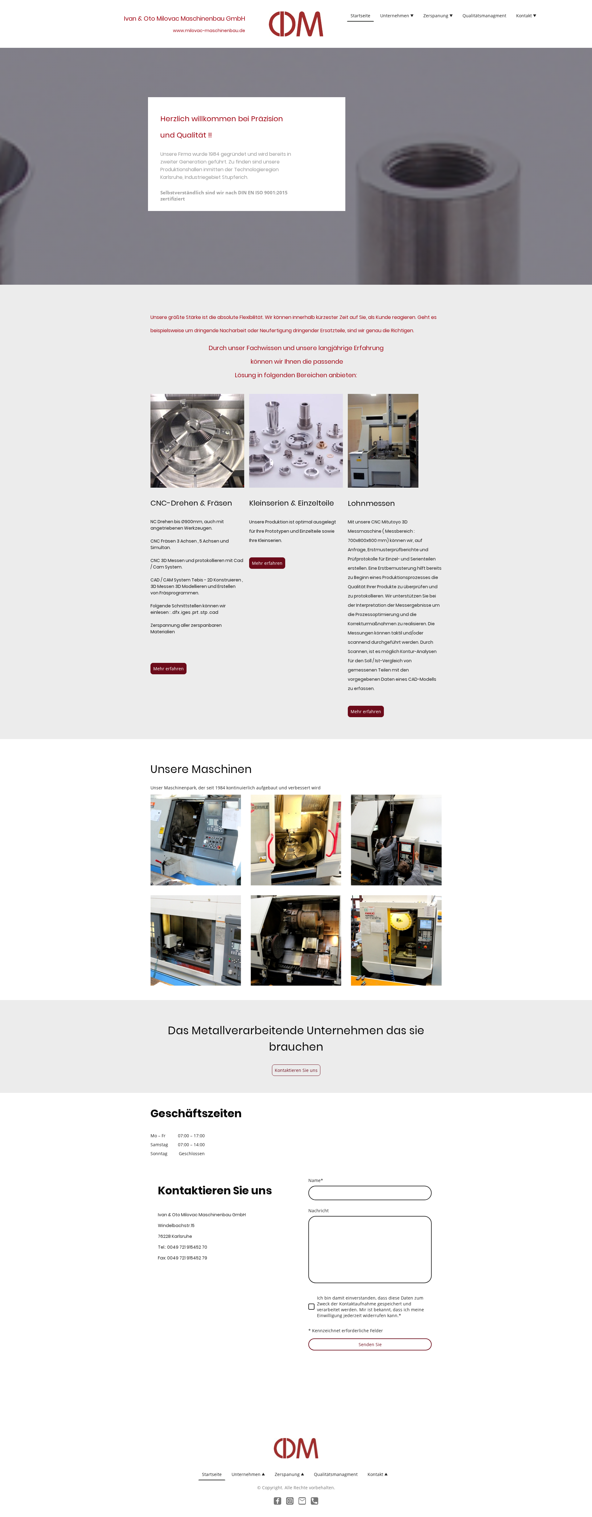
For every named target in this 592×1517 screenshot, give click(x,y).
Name (315, 1180)
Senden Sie (370, 1344)
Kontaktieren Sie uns (296, 1070)
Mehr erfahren (168, 669)
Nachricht (318, 1210)
